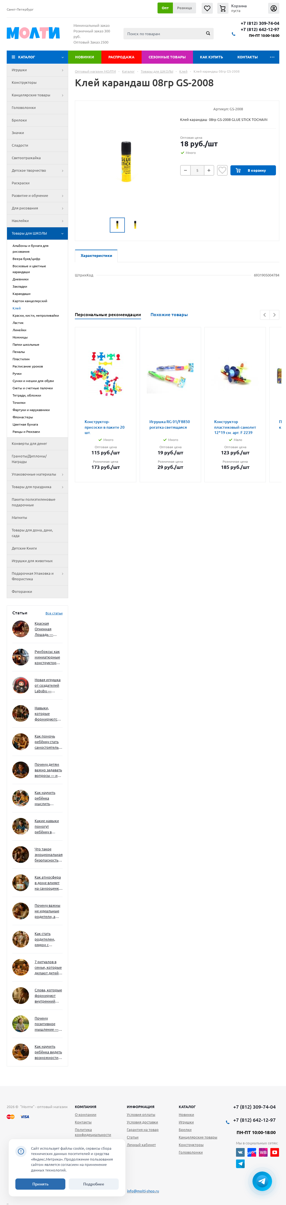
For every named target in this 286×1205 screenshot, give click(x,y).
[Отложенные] (207, 8)
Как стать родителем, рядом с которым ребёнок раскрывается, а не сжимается (48, 940)
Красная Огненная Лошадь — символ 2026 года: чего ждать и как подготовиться (47, 629)
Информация (140, 1107)
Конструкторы (24, 82)
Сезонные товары (167, 57)
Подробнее (93, 1184)
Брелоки (19, 120)
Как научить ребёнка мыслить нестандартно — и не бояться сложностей (48, 798)
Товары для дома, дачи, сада (32, 533)
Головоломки (24, 107)
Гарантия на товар (143, 1130)
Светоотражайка (26, 158)
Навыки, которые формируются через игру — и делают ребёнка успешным (47, 714)
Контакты (247, 57)
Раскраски (21, 183)
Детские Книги (24, 548)
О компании (85, 1114)
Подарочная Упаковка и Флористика (33, 576)
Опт (165, 8)
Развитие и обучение (30, 195)
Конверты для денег (29, 443)
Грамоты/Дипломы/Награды (29, 459)
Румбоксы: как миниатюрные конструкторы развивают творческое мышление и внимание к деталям (47, 657)
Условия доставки (142, 1122)
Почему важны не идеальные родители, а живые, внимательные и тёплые (48, 911)
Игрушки (19, 70)
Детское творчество (29, 170)
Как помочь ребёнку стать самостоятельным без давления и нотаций (49, 742)
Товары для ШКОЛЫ (29, 233)
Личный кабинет (141, 1145)
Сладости (20, 145)
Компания (85, 1107)
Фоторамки (22, 591)
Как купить (211, 57)
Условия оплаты (141, 1114)
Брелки (185, 1130)
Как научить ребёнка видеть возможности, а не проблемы (48, 1052)
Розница (184, 8)
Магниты (19, 517)
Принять (40, 1184)
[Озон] (251, 1152)
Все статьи (54, 613)
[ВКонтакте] (240, 1152)
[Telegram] (240, 1163)
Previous (265, 314)
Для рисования (25, 208)
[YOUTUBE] (274, 1152)
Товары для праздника (31, 487)
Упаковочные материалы (34, 474)
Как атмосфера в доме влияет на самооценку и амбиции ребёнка (48, 883)
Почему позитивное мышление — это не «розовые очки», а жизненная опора (46, 1024)
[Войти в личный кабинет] (273, 8)
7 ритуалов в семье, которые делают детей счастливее (48, 968)
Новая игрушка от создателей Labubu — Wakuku (48, 686)
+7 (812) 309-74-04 (260, 23)
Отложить (222, 170)
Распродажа (121, 57)
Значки (18, 133)
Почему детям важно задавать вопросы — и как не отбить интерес (48, 770)
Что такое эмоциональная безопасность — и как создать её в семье (49, 855)
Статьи (133, 1137)
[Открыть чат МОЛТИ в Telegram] (262, 1181)
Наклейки (20, 221)
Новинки (84, 57)
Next (274, 314)
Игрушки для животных (32, 561)
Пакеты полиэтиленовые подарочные (33, 502)
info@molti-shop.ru (143, 1191)
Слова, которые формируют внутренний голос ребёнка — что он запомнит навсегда (48, 996)
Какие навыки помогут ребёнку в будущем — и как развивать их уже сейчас (47, 827)
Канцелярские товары (31, 95)
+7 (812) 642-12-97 (260, 29)
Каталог (26, 57)
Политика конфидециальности (93, 1132)
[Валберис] (263, 1152)
